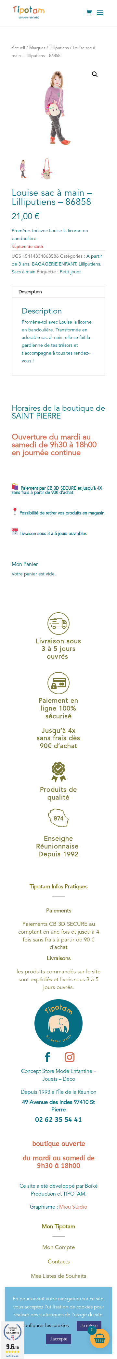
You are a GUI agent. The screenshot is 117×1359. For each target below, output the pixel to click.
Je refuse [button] (89, 1326)
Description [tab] (30, 292)
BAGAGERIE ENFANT (54, 264)
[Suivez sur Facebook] (47, 1057)
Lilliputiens (59, 48)
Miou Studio (73, 1207)
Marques (37, 48)
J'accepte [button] (58, 1339)
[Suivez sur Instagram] (69, 1057)
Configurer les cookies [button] (45, 1325)
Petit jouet (70, 272)
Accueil (18, 48)
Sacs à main (23, 272)
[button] (95, 74)
